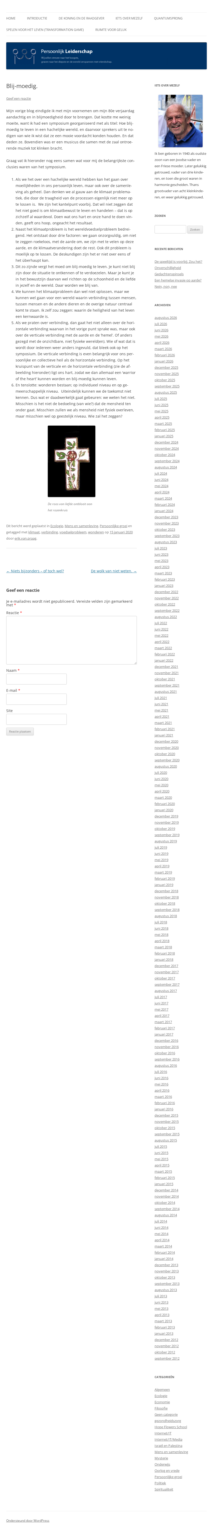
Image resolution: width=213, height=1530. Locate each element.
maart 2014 (163, 1246)
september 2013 (167, 1283)
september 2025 (167, 386)
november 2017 (167, 972)
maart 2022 (163, 648)
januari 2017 (164, 1034)
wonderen (96, 532)
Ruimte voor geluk (111, 30)
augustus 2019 (166, 841)
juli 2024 (161, 473)
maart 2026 (163, 348)
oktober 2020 (165, 753)
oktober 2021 (165, 679)
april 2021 (162, 716)
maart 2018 (163, 947)
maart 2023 (163, 573)
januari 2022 (164, 660)
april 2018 (162, 940)
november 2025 (167, 373)
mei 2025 (161, 411)
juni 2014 (161, 1227)
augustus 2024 (166, 467)
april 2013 (162, 1314)
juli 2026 (161, 323)
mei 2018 (161, 934)
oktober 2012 (165, 1352)
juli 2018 (161, 922)
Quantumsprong (168, 18)
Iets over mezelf (129, 18)
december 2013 (166, 1265)
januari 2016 (164, 1109)
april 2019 (162, 866)
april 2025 (162, 417)
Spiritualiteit (164, 1489)
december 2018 (166, 891)
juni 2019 (161, 853)
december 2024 (166, 442)
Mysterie (161, 1458)
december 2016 (166, 1040)
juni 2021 (161, 704)
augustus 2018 (166, 916)
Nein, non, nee (166, 286)
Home (11, 18)
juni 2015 (161, 1152)
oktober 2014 (165, 1202)
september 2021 (167, 685)
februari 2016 (165, 1102)
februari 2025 (165, 429)
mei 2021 (161, 710)
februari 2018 (165, 953)
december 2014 (166, 1190)
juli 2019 (161, 847)
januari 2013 (164, 1333)
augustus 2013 (166, 1289)
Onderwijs (162, 1464)
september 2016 (167, 1059)
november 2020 (167, 747)
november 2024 (167, 448)
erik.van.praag (25, 538)
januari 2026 (164, 361)
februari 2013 (165, 1327)
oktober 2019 (165, 828)
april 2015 (162, 1165)
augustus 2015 (166, 1140)
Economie (162, 1402)
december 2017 (166, 965)
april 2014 (162, 1240)
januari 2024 (164, 510)
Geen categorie (166, 1414)
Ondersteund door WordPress (27, 1520)
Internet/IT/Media (168, 1439)
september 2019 (167, 835)
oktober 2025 (165, 380)
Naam (13, 670)
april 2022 (162, 641)
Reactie (14, 612)
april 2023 (162, 567)
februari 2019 (165, 878)
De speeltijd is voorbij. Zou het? (178, 261)
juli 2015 (161, 1146)
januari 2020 (164, 810)
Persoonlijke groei (113, 526)
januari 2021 (164, 735)
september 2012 (167, 1358)
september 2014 (167, 1208)
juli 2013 (161, 1296)
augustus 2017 (166, 990)
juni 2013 (161, 1302)
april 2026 (162, 342)
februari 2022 (165, 654)
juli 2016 (161, 1071)
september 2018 (167, 909)
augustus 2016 (166, 1065)
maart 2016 (163, 1096)
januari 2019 (164, 884)
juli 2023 (161, 548)
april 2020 (162, 791)
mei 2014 (161, 1233)
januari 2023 (164, 585)
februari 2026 (165, 355)
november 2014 (167, 1196)
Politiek (160, 1483)
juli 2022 (161, 623)
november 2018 (167, 897)
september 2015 (167, 1134)
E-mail (13, 690)
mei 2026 (161, 336)
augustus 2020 (166, 766)
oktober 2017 (165, 978)
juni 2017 (161, 1003)
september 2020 (167, 760)
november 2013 (167, 1271)
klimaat (34, 532)
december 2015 (166, 1115)
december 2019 (166, 816)
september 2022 (167, 610)
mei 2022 (161, 635)
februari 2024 (165, 504)
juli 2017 (161, 997)
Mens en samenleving (81, 526)
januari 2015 (164, 1184)
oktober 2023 (165, 529)
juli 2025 (161, 398)
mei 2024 (161, 486)
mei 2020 (161, 785)
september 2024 (167, 461)
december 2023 (166, 517)
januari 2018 (164, 959)
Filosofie (161, 1408)
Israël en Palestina (168, 1445)
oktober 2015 (165, 1127)
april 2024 (162, 492)
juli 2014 (161, 1221)
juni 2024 (161, 479)
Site (9, 710)
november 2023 (167, 523)
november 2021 (167, 672)
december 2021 (166, 666)
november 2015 (167, 1121)
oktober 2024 (165, 454)
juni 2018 (161, 928)
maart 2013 (163, 1321)
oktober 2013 (165, 1277)
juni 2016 (161, 1078)
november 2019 (167, 822)
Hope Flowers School (171, 1427)
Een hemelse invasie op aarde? (178, 280)
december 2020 (166, 741)
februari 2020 (165, 803)
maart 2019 (163, 872)
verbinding (49, 532)
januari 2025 (164, 436)
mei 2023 (161, 560)
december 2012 (166, 1339)
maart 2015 (163, 1171)
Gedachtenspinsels (169, 274)
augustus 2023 (166, 542)
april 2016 (162, 1090)
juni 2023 (161, 554)
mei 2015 (161, 1159)
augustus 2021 (166, 691)
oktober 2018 (165, 903)
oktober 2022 (165, 604)
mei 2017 (161, 1009)
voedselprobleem (72, 532)
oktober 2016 (165, 1053)
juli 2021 (161, 697)
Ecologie (56, 526)
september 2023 (167, 535)
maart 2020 (163, 797)
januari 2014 (164, 1258)
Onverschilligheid (168, 267)
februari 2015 (165, 1177)
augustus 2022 (166, 616)
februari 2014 (165, 1252)
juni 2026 (161, 330)
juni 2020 (161, 778)
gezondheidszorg (168, 1420)
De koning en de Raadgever (81, 18)
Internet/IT (163, 1433)
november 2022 (167, 598)
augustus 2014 (166, 1215)
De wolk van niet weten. (114, 570)
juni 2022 (161, 629)
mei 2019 (161, 859)
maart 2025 (163, 423)
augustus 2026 (166, 317)
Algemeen (162, 1389)
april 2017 (162, 1015)
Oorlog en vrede (167, 1470)
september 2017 (167, 984)
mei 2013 (161, 1308)
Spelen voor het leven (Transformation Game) (45, 30)
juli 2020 (161, 772)
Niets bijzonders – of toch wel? (35, 570)
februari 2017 (165, 1028)
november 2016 (167, 1046)
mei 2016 (161, 1084)
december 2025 (166, 367)
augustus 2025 (166, 392)
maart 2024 (163, 498)
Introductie (37, 18)
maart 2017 (163, 1021)
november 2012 (167, 1346)
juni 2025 (161, 404)
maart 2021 (163, 722)
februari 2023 (165, 579)
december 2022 (166, 591)
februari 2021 (165, 729)
